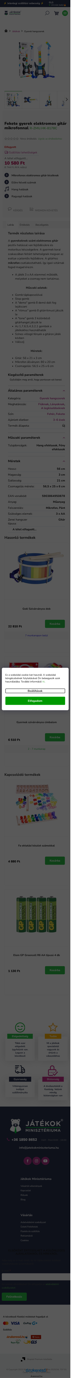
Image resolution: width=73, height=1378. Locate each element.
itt (43, 681)
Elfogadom (35, 701)
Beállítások (35, 691)
